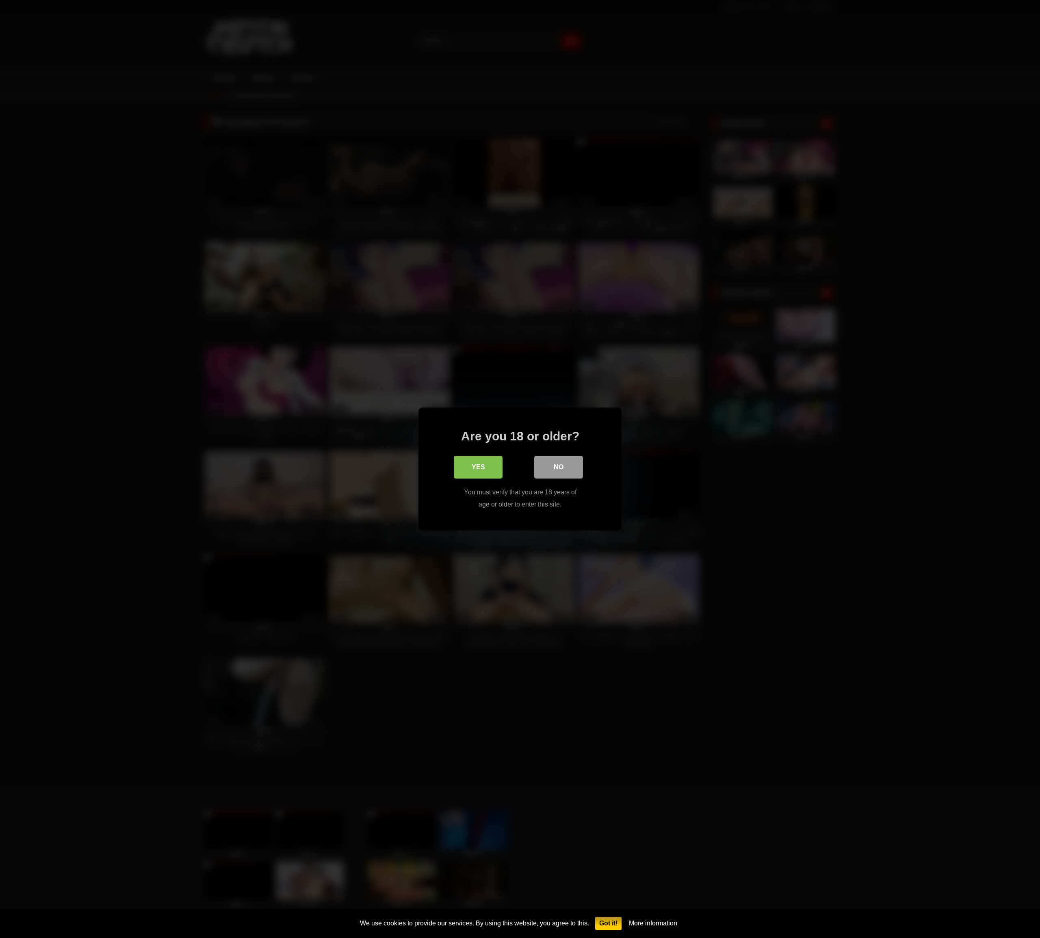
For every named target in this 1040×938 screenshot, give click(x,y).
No (558, 467)
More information (653, 923)
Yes (478, 467)
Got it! (608, 923)
